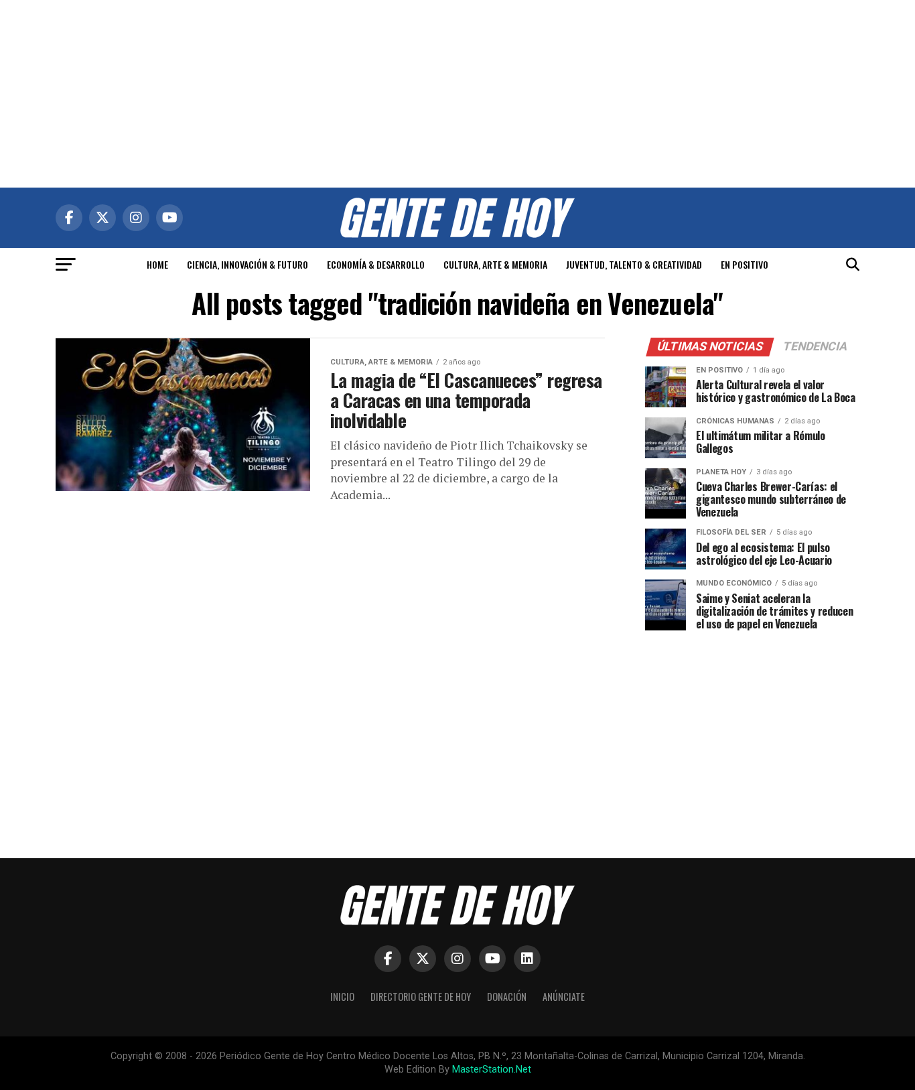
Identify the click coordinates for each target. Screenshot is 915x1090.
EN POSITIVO (744, 264)
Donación (506, 997)
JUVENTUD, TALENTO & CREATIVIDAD (634, 264)
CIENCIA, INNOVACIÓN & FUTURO (247, 264)
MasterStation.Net (491, 1069)
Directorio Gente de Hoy (420, 997)
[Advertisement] (457, 94)
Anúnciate (564, 997)
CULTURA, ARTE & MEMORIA (495, 264)
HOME (157, 264)
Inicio (342, 997)
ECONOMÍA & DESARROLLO (376, 264)
